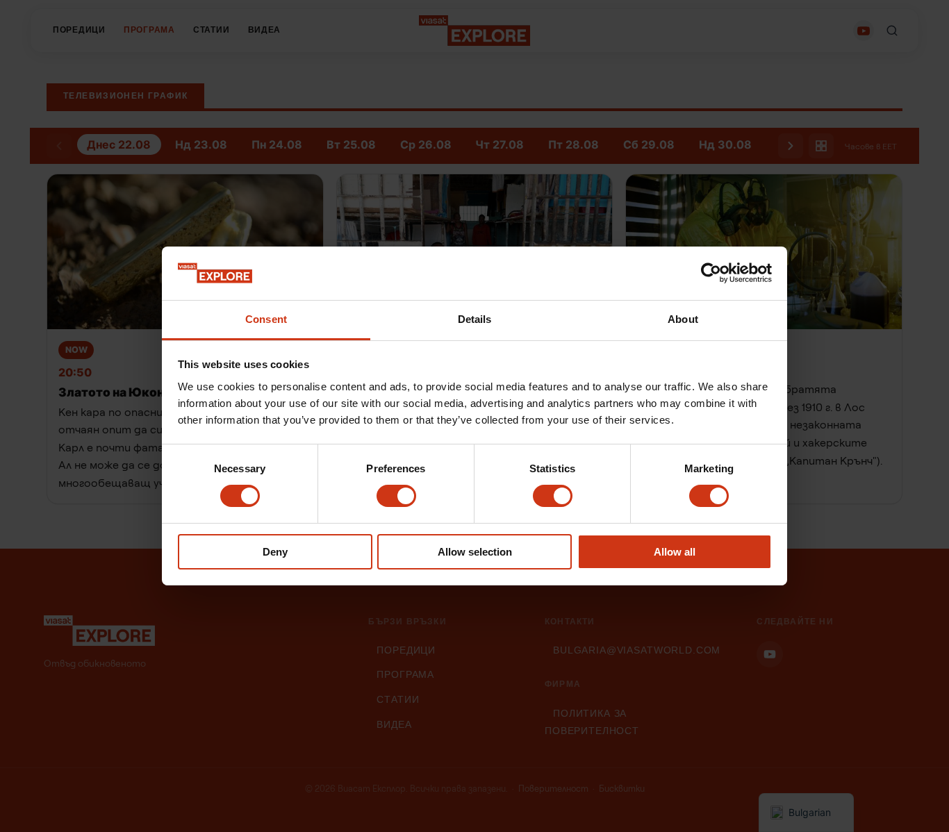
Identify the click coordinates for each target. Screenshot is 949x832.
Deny (275, 552)
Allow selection (475, 552)
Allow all (674, 552)
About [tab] (683, 319)
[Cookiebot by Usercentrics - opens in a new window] (711, 273)
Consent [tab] (266, 319)
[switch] (396, 496)
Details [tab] (475, 319)
